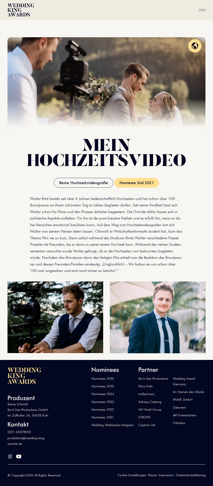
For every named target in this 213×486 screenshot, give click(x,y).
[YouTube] (18, 455)
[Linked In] (9, 455)
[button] (202, 10)
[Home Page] (20, 10)
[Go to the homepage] (24, 375)
